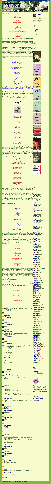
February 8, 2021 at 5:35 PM (8, 446)
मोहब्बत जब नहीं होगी (36, 351)
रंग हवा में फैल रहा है (36, 316)
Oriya (42, 397)
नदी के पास (35, 271)
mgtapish (5, 407)
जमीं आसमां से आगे (36, 284)
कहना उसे (35, 325)
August (36, 30)
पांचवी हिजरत (35, 303)
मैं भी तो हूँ (35, 260)
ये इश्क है (35, 342)
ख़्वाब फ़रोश (35, 340)
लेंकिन (35, 291)
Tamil (36, 398)
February (36, 35)
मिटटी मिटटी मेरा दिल (36, 301)
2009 (34, 47)
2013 (34, 44)
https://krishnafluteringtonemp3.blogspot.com (10, 474)
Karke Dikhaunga (6, 458)
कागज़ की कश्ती (36, 350)
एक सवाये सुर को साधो (36, 262)
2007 (34, 49)
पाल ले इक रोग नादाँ (36, 280)
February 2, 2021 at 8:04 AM (8, 369)
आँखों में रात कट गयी (36, 358)
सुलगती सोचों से (35, 269)
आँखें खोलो (35, 298)
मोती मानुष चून (35, 281)
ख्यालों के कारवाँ (36, 299)
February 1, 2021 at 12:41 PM (8, 317)
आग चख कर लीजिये (36, 251)
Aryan (5, 465)
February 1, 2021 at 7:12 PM (8, 336)
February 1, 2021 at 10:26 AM (8, 310)
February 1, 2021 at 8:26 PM (8, 340)
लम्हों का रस (35, 349)
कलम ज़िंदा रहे (35, 315)
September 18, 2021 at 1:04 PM (8, 472)
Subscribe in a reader (36, 400)
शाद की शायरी (35, 326)
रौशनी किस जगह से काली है (37, 282)
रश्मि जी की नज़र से (35, 368)
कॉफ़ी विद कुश (34, 367)
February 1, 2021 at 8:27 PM (8, 343)
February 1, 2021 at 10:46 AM (8, 314)
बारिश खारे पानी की (36, 244)
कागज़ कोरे (35, 266)
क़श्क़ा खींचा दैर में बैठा (36, 347)
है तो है (35, 274)
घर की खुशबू (35, 300)
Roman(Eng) (35, 397)
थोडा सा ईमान (35, 256)
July (35, 31)
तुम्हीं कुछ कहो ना (35, 215)
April (35, 33)
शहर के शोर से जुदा (36, 293)
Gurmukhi (44, 397)
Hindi (43, 398)
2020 (34, 39)
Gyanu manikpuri (6, 315)
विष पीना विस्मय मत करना (37, 328)
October (36, 28)
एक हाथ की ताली (36, 285)
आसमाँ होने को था (36, 248)
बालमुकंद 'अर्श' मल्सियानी (37, 318)
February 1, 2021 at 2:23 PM (8, 324)
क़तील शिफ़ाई (35, 336)
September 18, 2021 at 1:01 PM (8, 468)
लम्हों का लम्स (35, 257)
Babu (4, 473)
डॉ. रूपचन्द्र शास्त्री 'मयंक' (7, 374)
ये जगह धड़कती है (36, 278)
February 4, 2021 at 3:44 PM (8, 417)
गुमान (35, 290)
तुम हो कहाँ (35, 337)
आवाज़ (34, 198)
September (36, 29)
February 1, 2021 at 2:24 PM (8, 331)
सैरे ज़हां (35, 243)
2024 (34, 24)
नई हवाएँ (35, 360)
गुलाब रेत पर (35, 357)
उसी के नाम (35, 324)
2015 (34, 42)
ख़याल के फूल (35, 259)
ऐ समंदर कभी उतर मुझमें (36, 210)
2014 (34, 43)
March (35, 34)
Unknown (5, 307)
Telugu (34, 398)
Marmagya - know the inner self (8, 415)
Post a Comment (4, 477)
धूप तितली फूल (35, 258)
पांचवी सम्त (35, 302)
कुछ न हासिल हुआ (36, 247)
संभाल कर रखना (36, 273)
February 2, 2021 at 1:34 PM (8, 398)
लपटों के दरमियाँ (35, 241)
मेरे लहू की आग (35, 246)
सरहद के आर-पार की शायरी (38, 343)
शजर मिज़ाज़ (35, 289)
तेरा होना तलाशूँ (36, 335)
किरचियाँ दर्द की (36, 355)
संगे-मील (35, 275)
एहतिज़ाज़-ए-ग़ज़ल (36, 313)
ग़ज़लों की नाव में (36, 305)
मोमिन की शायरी (36, 338)
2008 (34, 48)
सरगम (35, 341)
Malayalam (41, 398)
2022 (34, 25)
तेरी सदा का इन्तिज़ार (36, 345)
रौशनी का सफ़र (35, 261)
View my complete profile (36, 21)
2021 (34, 26)
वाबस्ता (35, 283)
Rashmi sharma (6, 332)
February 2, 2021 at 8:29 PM (8, 406)
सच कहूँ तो (35, 239)
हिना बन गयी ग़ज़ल (36, 249)
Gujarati (38, 397)
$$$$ (4, 461)
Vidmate (25, 470)
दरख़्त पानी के (35, 240)
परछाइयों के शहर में (36, 250)
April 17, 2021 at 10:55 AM (7, 460)
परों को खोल (35, 294)
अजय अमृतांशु (5, 426)
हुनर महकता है (35, 279)
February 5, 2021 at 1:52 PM (8, 425)
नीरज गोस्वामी (5, 322)
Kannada (38, 398)
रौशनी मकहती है (35, 255)
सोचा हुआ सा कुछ (36, 272)
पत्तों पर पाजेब (35, 253)
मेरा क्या (35, 213)
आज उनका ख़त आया (36, 356)
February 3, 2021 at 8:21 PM (8, 410)
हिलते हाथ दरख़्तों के (36, 348)
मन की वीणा (5, 422)
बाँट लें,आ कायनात (36, 292)
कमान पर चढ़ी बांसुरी (36, 288)
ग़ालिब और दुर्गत (35, 352)
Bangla (40, 397)
